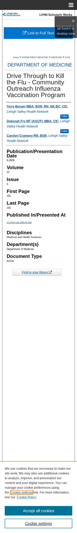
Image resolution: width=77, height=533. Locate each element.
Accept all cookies (38, 511)
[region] (38, 497)
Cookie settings (21, 492)
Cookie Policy (26, 497)
